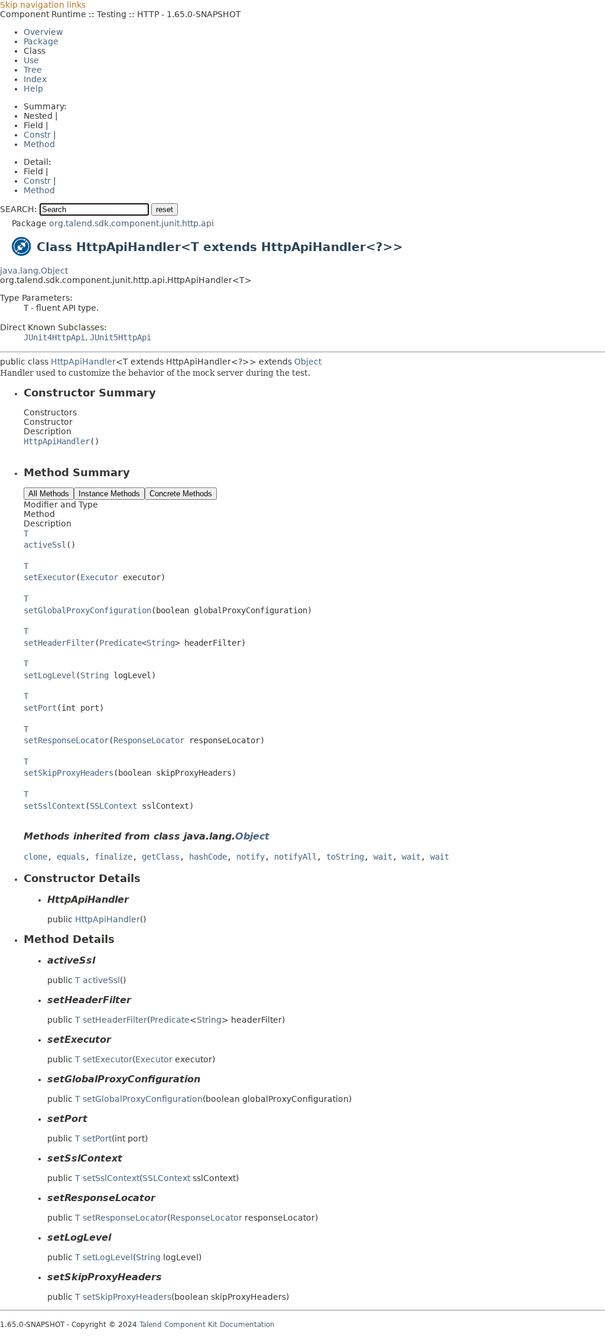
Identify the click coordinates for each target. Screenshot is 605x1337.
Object (307, 361)
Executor (99, 577)
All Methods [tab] (48, 493)
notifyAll (295, 856)
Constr (37, 134)
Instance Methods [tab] (109, 493)
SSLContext (113, 806)
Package (41, 41)
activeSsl (45, 544)
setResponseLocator (66, 740)
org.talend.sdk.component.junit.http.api (131, 223)
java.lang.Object (34, 270)
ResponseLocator (148, 740)
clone (35, 856)
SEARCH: (18, 209)
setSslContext (54, 806)
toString (345, 856)
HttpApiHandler (83, 361)
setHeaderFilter (59, 643)
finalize (113, 856)
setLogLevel (50, 675)
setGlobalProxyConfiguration (87, 610)
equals (71, 856)
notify (250, 856)
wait (382, 856)
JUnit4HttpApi (54, 337)
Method (39, 144)
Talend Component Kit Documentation (207, 1324)
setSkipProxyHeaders (68, 773)
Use (31, 60)
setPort (40, 708)
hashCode (208, 856)
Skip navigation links (43, 4)
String (161, 643)
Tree (33, 69)
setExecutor (50, 577)
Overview (43, 32)
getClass (161, 856)
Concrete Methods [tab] (180, 493)
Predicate (120, 643)
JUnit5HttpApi (120, 337)
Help (33, 88)
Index (35, 79)
